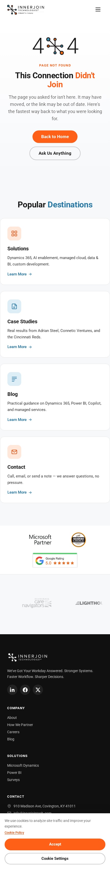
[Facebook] (25, 690)
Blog (10, 739)
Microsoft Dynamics (23, 765)
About (12, 718)
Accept (55, 844)
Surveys (13, 780)
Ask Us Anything (55, 153)
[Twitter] (38, 690)
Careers (13, 732)
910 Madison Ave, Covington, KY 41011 (45, 806)
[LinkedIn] (12, 690)
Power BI (14, 773)
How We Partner (20, 725)
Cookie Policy (14, 832)
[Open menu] (98, 10)
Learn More (17, 274)
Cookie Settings (55, 858)
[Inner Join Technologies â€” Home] (25, 10)
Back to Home (55, 136)
